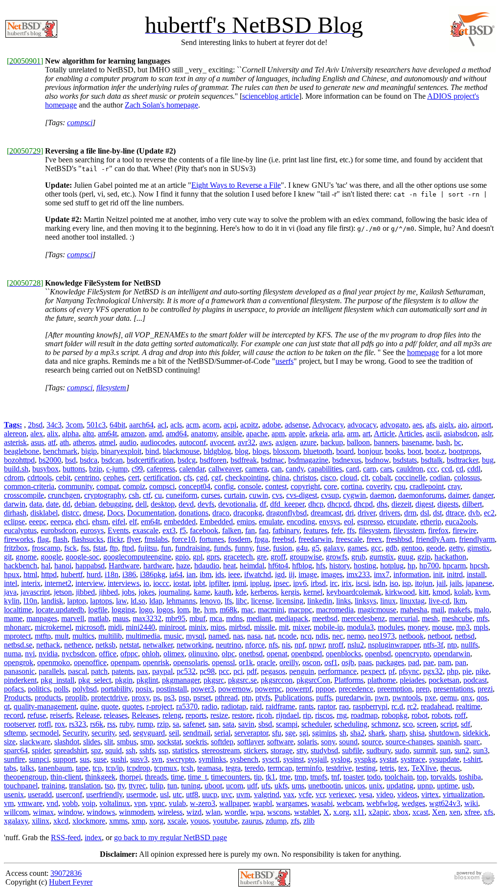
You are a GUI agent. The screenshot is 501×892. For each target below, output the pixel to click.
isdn (379, 583)
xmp (138, 821)
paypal (162, 671)
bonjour (369, 451)
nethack (48, 645)
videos (407, 794)
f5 (183, 530)
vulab (177, 803)
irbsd (318, 583)
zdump (276, 821)
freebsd (283, 539)
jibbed (85, 592)
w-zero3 (202, 803)
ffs (351, 530)
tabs (10, 768)
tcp (97, 768)
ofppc (129, 653)
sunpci (39, 759)
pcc (224, 671)
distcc (70, 513)
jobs (128, 592)
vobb (70, 803)
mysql (195, 636)
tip (258, 777)
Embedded (216, 521)
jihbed (108, 592)
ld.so (138, 601)
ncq (306, 636)
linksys (365, 601)
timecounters (230, 777)
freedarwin (315, 539)
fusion (282, 548)
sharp (397, 733)
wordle (235, 812)
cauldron (409, 469)
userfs (284, 361)
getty (456, 548)
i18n (111, 574)
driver (366, 513)
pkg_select (94, 680)
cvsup (330, 495)
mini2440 (140, 627)
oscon (311, 662)
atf (52, 442)
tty (121, 785)
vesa (365, 794)
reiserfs (61, 715)
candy (295, 469)
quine (88, 706)
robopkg (395, 715)
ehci (81, 521)
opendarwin (451, 653)
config (224, 486)
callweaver (224, 469)
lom (183, 609)
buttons (74, 469)
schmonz (385, 724)
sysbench (244, 759)
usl (164, 794)
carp (369, 469)
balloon (358, 442)
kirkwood (400, 592)
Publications (293, 697)
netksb (105, 645)
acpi (230, 425)
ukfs (281, 785)
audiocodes (157, 442)
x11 (358, 812)
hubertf (72, 574)
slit (108, 741)
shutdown (444, 733)
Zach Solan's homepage (161, 105)
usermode (141, 794)
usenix (14, 794)
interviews (123, 583)
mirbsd (239, 627)
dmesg (93, 513)
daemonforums (421, 495)
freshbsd (399, 539)
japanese (479, 583)
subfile (352, 750)
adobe (271, 425)
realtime (468, 706)
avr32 (246, 442)
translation (85, 785)
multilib (110, 636)
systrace (413, 759)
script (448, 724)
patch (99, 671)
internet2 (58, 583)
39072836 (66, 873)
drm (410, 513)
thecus (450, 768)
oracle (266, 662)
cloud (348, 477)
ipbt (199, 583)
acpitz (249, 425)
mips (217, 627)
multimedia (143, 636)
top (422, 777)
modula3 (360, 627)
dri (349, 513)
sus (85, 759)
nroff (335, 645)
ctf (147, 495)
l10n (30, 601)
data (35, 504)
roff (460, 715)
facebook (204, 530)
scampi (286, 724)
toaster (353, 777)
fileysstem (408, 530)
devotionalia (237, 504)
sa (176, 724)
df (263, 504)
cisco (328, 477)
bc (457, 442)
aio (462, 425)
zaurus (252, 821)
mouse (442, 627)
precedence (356, 689)
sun (445, 750)
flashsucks (87, 539)
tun (172, 785)
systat (388, 759)
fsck (70, 548)
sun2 (462, 750)
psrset (202, 697)
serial (222, 733)
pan (460, 662)
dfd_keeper (287, 504)
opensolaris (190, 662)
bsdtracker (462, 460)
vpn (140, 803)
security (103, 733)
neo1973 (381, 636)
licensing (289, 601)
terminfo (309, 768)
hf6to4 (278, 565)
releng (172, 715)
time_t (197, 777)
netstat (129, 645)
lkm (459, 601)
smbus (127, 741)
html (30, 574)
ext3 (169, 530)
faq (264, 530)
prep (423, 689)
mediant (259, 618)
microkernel (53, 627)
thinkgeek (100, 777)
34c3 (54, 425)
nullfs (469, 645)
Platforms (349, 680)
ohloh (150, 653)
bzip (95, 469)
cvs (277, 495)
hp (411, 565)
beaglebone (21, 451)
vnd (52, 803)
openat (277, 653)
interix (31, 583)
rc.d (397, 706)
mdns (234, 618)
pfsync (409, 671)
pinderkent (20, 680)
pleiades (412, 680)
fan (250, 530)
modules (391, 627)
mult (61, 636)
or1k (246, 662)
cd (459, 469)
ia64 (175, 574)
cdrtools (39, 477)
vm (9, 803)
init (438, 574)
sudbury (378, 750)
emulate (271, 521)
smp (146, 741)
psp (184, 697)
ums (298, 785)
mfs (482, 618)
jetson (63, 592)
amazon (133, 433)
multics (83, 636)
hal (45, 565)
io (146, 583)
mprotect (17, 636)
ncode (287, 636)
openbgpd (306, 653)
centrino (86, 477)
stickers (255, 750)
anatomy (204, 433)
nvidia (48, 653)
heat (229, 565)
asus (37, 442)
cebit (63, 477)
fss (85, 548)
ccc (432, 469)
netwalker (158, 645)
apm (278, 433)
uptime (447, 785)
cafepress (161, 469)
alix (52, 433)
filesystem (111, 387)
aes (417, 425)
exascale (146, 530)
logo (146, 609)
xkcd (60, 821)
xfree (472, 812)
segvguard (149, 733)
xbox (401, 812)
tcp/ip (114, 768)
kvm (482, 592)
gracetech (238, 557)
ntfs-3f (433, 645)
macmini (271, 609)
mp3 (463, 627)
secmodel (44, 733)
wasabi (322, 803)
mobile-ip (328, 627)
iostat (181, 583)
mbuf (197, 618)
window (70, 812)
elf (133, 521)
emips (246, 521)
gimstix (478, 548)
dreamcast (326, 513)
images (331, 574)
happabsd (90, 565)
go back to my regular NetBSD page (170, 837)
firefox (438, 530)
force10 (183, 539)
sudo (402, 750)
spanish (448, 741)
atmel (107, 442)
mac (247, 609)
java (10, 592)
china (281, 477)
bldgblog (217, 451)
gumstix (381, 557)
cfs (187, 477)
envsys (329, 521)
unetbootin (324, 785)
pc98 (207, 671)
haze (183, 565)
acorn (211, 425)
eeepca (60, 521)
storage (282, 750)
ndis (322, 636)
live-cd (439, 601)
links (343, 601)
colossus (467, 477)
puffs (324, 697)
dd (66, 504)
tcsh (187, 768)
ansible (231, 433)
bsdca (88, 460)
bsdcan (112, 460)
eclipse (14, 521)
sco (408, 724)
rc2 (412, 706)
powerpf (299, 689)
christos (305, 477)
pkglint (147, 680)
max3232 (147, 618)
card (352, 469)
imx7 (381, 574)
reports (195, 715)
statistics (185, 750)
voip (88, 803)
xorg (156, 821)
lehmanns (181, 601)
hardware (157, 565)
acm (192, 425)
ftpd (128, 548)
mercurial (403, 618)
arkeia (318, 433)
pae (428, 662)
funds (222, 548)
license (261, 601)
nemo (355, 636)
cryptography (104, 495)
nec (337, 636)
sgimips (324, 733)
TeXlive (423, 768)
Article (384, 433)
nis (286, 645)
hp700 (429, 565)
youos (199, 821)
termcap (280, 768)
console (249, 486)
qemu (448, 697)
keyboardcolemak (353, 592)
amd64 (176, 433)
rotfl (44, 724)
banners (386, 442)
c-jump (117, 469)
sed (124, 733)
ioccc (161, 583)
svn (157, 759)
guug (405, 557)
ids (219, 574)
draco (220, 513)
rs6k (96, 724)
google (51, 557)
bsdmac (272, 460)
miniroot (172, 627)
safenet (194, 724)
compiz (134, 486)
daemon (382, 495)
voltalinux (114, 803)
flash (60, 539)
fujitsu (147, 548)
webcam (350, 803)
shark (376, 733)
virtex (430, 794)
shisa (417, 733)
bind (152, 451)
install (476, 574)
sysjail (317, 759)
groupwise (306, 557)
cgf (216, 477)
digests (447, 504)
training (53, 785)
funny (243, 548)
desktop (163, 504)
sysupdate (444, 759)
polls (61, 689)
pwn (381, 697)
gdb (391, 548)
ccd (446, 469)
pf (391, 671)
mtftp (43, 636)
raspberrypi (370, 706)
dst (437, 513)
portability (116, 689)
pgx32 (433, 671)
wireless (170, 812)
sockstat (169, 741)
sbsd (265, 724)
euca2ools (460, 521)
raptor (326, 706)
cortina (351, 486)
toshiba (470, 777)
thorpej (130, 777)
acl (162, 425)
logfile (98, 609)
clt (364, 477)
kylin (12, 601)
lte (196, 609)
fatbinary (286, 530)
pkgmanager (181, 680)
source (372, 741)
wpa (256, 812)
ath (64, 442)
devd (186, 504)
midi (115, 627)
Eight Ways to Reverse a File (236, 185)
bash (443, 442)
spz (96, 750)
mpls (481, 627)
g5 (315, 548)
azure (308, 442)
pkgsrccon (277, 680)
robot (419, 715)
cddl (473, 469)
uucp (209, 794)
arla (337, 433)
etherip (430, 521)
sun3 (480, 750)
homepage (423, 352)
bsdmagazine (308, 460)
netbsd (465, 636)
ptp (246, 697)
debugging (115, 504)
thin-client (65, 777)
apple (297, 433)
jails (456, 583)
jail (441, 583)
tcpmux (165, 768)
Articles (410, 433)
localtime (18, 609)
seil (174, 733)
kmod (441, 592)
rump (145, 724)
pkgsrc (214, 680)
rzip (163, 724)
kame (202, 592)
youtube (225, 821)
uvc (226, 794)
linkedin (319, 601)
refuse (36, 715)
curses (210, 495)
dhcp (315, 504)
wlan (213, 812)
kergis (290, 592)
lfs (228, 601)
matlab (98, 618)
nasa (254, 636)
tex (403, 768)
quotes (132, 706)
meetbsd (325, 618)
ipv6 (300, 583)
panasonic (19, 671)
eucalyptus (20, 530)
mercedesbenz (363, 618)
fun (166, 548)
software (280, 741)
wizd (194, 812)
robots (441, 715)
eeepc (37, 521)
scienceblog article (270, 96)
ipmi (239, 583)
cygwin (354, 495)
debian (84, 504)
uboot (213, 785)
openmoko (53, 662)
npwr (316, 645)
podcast (475, 680)
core (330, 486)
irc (334, 583)
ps (156, 697)
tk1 (270, 777)
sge (290, 733)
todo (374, 777)
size (10, 741)
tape (82, 768)
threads (156, 777)
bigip (89, 451)
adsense (297, 425)
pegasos (273, 671)
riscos (324, 715)
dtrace (455, 513)
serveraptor (251, 733)
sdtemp (15, 733)
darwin (14, 504)
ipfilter (218, 583)
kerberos (263, 592)
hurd (94, 574)
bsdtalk (432, 460)
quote (109, 706)
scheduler (315, 724)
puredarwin (353, 697)
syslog (340, 759)
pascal (77, 671)
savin (246, 724)
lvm (210, 609)
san (213, 724)
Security (75, 733)
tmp (300, 777)
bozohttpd (19, 460)
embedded (180, 521)
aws (265, 442)
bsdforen (213, 460)
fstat (99, 548)
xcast (420, 812)
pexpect (373, 671)
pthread (226, 697)
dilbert (472, 504)
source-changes (409, 741)
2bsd (35, 425)
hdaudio (206, 565)
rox (60, 724)
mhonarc (17, 627)
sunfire (14, 759)
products (48, 697)
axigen (285, 442)
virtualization (463, 794)
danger (483, 495)
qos (482, 697)
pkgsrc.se (242, 680)
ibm (205, 574)
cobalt (381, 477)
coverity (378, 486)
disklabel (44, 513)
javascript (35, 592)
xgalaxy (16, 821)
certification (161, 477)
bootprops (464, 451)
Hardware (124, 565)
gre (262, 557)
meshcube (457, 618)
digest (424, 504)
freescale (349, 539)
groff (278, 557)
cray (454, 486)
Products (17, 697)
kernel (312, 592)
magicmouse (377, 609)
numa (12, 653)
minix (197, 627)
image (307, 574)
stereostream (221, 750)
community (75, 486)
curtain (234, 495)
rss (111, 724)
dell (141, 504)
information (411, 574)
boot (414, 451)
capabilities (325, 469)
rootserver (19, 724)
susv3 (139, 759)
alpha (70, 433)
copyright (305, 486)
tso (109, 785)
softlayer (250, 741)
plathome (381, 680)
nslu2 (355, 645)
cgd (201, 477)
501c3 (96, 425)
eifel (118, 521)
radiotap (233, 706)
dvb (474, 513)
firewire (465, 530)
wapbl (262, 803)
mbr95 (175, 618)
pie (467, 671)
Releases (145, 715)
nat (269, 636)
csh (134, 495)
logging (123, 609)
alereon (15, 433)
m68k (228, 609)
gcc (376, 548)
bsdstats (405, 460)
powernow (234, 689)
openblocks (343, 653)
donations (193, 513)
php (452, 671)
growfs (336, 557)
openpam (125, 662)
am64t (107, 433)
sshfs (147, 750)
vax (289, 794)
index (93, 837)
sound (348, 741)
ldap (155, 601)
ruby (126, 724)
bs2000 (50, 460)
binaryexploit (121, 451)
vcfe (305, 794)
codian (440, 477)
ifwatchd (257, 574)
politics (39, 689)
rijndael (287, 715)
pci (238, 671)
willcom (16, 812)
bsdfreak (243, 460)
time (177, 777)
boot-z (435, 451)
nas (238, 636)
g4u (302, 548)
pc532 (186, 671)
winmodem (136, 812)
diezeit (401, 504)
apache (257, 433)
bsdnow (377, 460)
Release (88, 715)
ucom (234, 785)
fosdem (239, 539)
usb (467, 785)
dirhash (15, 513)
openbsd (378, 653)
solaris (307, 741)
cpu (400, 486)
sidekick (475, 733)
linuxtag (412, 601)
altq (88, 433)
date (52, 504)
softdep (222, 741)
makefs (459, 609)
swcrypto (180, 759)
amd (155, 433)
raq (344, 706)
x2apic (378, 812)
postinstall (171, 689)
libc (241, 601)
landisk (52, 601)
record (13, 715)
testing (366, 768)
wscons (278, 812)
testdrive (339, 768)
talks (27, 768)
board (345, 451)
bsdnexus (346, 460)
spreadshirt (70, 750)
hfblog (302, 565)
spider (41, 750)
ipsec (281, 583)
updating (400, 785)
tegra (233, 768)
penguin (301, 671)
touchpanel (21, 785)
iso (393, 583)
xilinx (40, 821)
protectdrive (109, 697)
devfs (206, 504)
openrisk (156, 662)
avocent (222, 442)
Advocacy (327, 425)
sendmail (196, 733)
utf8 (192, 794)
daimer (458, 495)
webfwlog (382, 803)
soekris (196, 741)
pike (482, 671)
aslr (486, 433)
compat (107, 486)
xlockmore (88, 821)
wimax (43, 812)
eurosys (92, 530)
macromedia (335, 609)
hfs (320, 565)
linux (388, 601)
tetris (387, 768)
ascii (433, 433)
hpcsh (479, 565)
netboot (439, 636)
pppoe (325, 689)
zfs (295, 821)
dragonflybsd (286, 513)
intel (10, 583)
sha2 (357, 733)
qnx (467, 697)
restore (242, 715)
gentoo (411, 548)
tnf (335, 777)
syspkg (365, 759)
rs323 (77, 724)
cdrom (13, 477)
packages (390, 662)
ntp (452, 645)
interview (89, 583)
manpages (41, 618)
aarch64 (141, 425)
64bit (117, 425)
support (64, 759)
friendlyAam (435, 539)
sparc (472, 741)
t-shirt (472, 759)
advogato (394, 425)
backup (331, 442)
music (173, 636)
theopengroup (25, 777)
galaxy (333, 548)
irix (347, 583)
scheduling (350, 724)
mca (215, 618)
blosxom (286, 451)
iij (292, 574)
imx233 (358, 574)
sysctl (270, 759)
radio (209, 706)
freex (374, 539)
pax (142, 671)
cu (158, 495)
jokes (146, 592)
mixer (301, 627)
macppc (300, 609)
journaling (174, 592)
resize (219, 715)
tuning (191, 785)
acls (176, 425)
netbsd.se (18, 645)
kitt (424, 592)
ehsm (100, 521)
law (121, 601)
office (107, 653)
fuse (262, 548)
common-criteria (29, 486)
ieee (234, 574)
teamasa (209, 768)
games (357, 548)
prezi (485, 689)
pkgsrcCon (313, 680)
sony (328, 741)
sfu (276, 733)
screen (426, 724)
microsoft (89, 627)
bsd (70, 460)
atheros (84, 442)
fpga (261, 539)
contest (276, 486)
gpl (198, 557)
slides (91, 741)
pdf (252, 671)
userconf (69, 794)
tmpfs (318, 777)
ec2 (489, 513)
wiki (471, 803)
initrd (455, 574)
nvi (30, 653)
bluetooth (317, 451)
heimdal (252, 565)
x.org (341, 812)
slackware (35, 741)
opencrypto (412, 653)
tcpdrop (138, 768)
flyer (133, 539)
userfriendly (104, 794)
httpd (49, 574)
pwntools (406, 697)
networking (194, 645)
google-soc (82, 557)
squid (113, 750)
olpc (228, 653)
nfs (273, 645)
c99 (137, 469)
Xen (438, 812)
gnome (26, 557)
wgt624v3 (444, 803)
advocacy (361, 425)
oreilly (288, 662)
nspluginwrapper (393, 645)
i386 (129, 574)
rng (342, 715)
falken (231, 530)
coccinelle (410, 477)
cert (133, 477)
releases (116, 715)
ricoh (264, 715)
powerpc (268, 689)
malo (481, 609)
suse (100, 759)
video (384, 794)
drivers (389, 513)
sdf (465, 724)
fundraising (192, 548)
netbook (411, 636)
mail (437, 609)
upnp (425, 785)
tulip (156, 785)
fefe (337, 530)
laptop (76, 601)
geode (435, 548)
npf (300, 645)
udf (252, 785)
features (315, 530)
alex (36, 433)
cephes (113, 477)
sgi (303, 733)
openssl (223, 662)
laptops (101, 601)
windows (101, 812)
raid (256, 706)
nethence (77, 645)
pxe (430, 697)
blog (242, 451)
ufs (266, 785)
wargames (291, 803)
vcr (320, 794)
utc (177, 794)
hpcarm (454, 565)
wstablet (306, 812)
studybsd (324, 750)
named (218, 636)
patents (122, 671)
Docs (115, 513)
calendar (192, 469)
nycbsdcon (78, 653)
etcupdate (401, 521)
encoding (301, 521)
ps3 (169, 697)
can (276, 469)
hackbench (20, 565)
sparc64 (16, 750)
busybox (45, 469)
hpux (12, 574)
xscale (176, 821)
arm (353, 433)
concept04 (194, 486)
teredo (254, 768)
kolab (462, 592)
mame (13, 618)
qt (7, 706)
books (394, 451)
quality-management (45, 706)
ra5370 (187, 706)
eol (348, 521)
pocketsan (444, 680)
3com (74, 425)
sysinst (293, 759)
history (339, 565)
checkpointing (247, 477)
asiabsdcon (461, 433)
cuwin (258, 495)
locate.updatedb (60, 609)
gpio (182, 557)
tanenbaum (55, 768)
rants (306, 706)
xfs (488, 812)
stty (301, 750)
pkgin (124, 680)
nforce (255, 645)
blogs (260, 451)
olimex (173, 653)
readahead (436, 706)
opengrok (18, 662)
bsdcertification (150, 460)
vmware (30, 803)
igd (280, 574)
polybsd (84, 689)
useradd (40, 794)
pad (413, 662)
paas (365, 662)
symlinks (212, 759)
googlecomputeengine (137, 557)
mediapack (291, 618)
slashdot (66, 741)
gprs (213, 557)
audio (128, 442)
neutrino (228, 645)
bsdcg (187, 460)
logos (165, 609)
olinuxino (203, 653)
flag (43, 539)
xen (454, 812)
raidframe (280, 706)
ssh (131, 750)
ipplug (260, 583)
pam (444, 662)
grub (358, 557)
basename (417, 442)
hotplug (392, 565)
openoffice (90, 662)
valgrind (266, 794)
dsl (424, 513)
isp (406, 583)
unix (376, 785)
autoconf (192, 442)
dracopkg (247, 513)
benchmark (60, 451)
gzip (424, 557)
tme (285, 777)
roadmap (364, 715)
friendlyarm (477, 539)
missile (264, 627)
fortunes (211, 539)
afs (430, 425)
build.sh (16, 469)
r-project (159, 706)
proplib (76, 697)
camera (256, 469)
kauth (222, 592)
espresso (370, 521)
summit (424, 750)
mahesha (413, 609)
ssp (163, 750)
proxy (140, 697)
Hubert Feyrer (70, 882)
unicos (355, 785)
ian (191, 574)
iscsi (362, 583)
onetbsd (251, 653)
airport (481, 425)
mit (284, 627)
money (418, 627)
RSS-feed (66, 837)
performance (337, 671)
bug (488, 460)
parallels (51, 671)
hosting (365, 565)
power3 (202, 689)
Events (118, 530)
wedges (413, 803)
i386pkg (152, 574)
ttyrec (137, 785)
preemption (394, 689)
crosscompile (24, 495)
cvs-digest (301, 495)
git (8, 557)
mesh (430, 618)
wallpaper (234, 803)
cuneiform (181, 495)
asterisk (15, 442)
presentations (453, 689)
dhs (382, 504)
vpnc (157, 803)
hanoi (62, 565)
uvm (243, 794)
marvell (72, 618)
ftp (114, 548)
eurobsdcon (58, 530)
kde (241, 592)
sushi (118, 759)
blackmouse (181, 451)
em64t (150, 521)
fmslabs (156, 539)
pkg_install (57, 680)
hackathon (450, 557)
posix (144, 689)
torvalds (443, 777)
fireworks (18, 539)
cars (386, 469)
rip (307, 715)
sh (343, 733)
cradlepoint (427, 486)
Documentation (151, 513)
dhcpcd (338, 504)
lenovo (210, 601)
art (366, 433)
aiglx (446, 425)
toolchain (399, 777)
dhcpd (363, 504)
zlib (309, 821)
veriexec (342, 794)
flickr (115, 539)
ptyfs (263, 697)
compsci (79, 122)
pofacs (14, 689)
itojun (424, 583)
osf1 (331, 662)
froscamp (46, 548)
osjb (348, 662)
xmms (118, 821)
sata (228, 724)
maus (121, 618)
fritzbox (16, 548)
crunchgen (64, 495)
